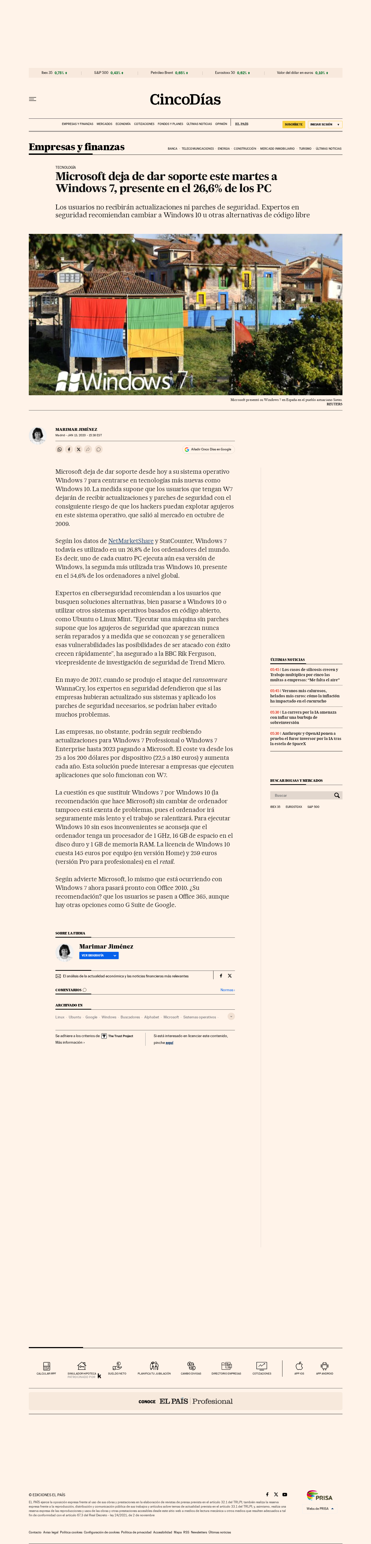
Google (91, 1017)
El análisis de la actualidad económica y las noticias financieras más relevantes (125, 976)
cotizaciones (262, 1373)
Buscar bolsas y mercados (296, 781)
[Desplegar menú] (32, 99)
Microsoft (171, 1017)
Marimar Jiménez (76, 429)
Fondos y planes (170, 124)
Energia (224, 148)
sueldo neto (117, 1373)
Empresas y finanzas (77, 124)
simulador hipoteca (82, 1373)
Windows (109, 1017)
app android (324, 1373)
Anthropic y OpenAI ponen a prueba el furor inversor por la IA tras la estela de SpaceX (305, 738)
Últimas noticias (199, 124)
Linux (59, 1017)
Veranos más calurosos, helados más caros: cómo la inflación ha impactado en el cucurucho (304, 696)
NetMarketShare (131, 541)
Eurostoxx (294, 807)
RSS (186, 1532)
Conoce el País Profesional (185, 1401)
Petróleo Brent (162, 73)
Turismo (305, 148)
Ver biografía (93, 955)
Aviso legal (50, 1532)
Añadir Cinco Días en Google (211, 449)
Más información (69, 1042)
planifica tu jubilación (154, 1373)
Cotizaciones (144, 124)
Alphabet (151, 1017)
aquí (169, 1042)
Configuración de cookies (102, 1532)
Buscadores (130, 1017)
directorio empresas (226, 1373)
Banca (173, 148)
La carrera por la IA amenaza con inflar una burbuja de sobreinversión (303, 717)
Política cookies (71, 1532)
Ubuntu (75, 1017)
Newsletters (199, 1532)
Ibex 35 (47, 73)
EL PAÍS (239, 122)
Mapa (178, 1532)
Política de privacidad (136, 1532)
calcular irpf (46, 1373)
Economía (123, 124)
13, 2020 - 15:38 (85, 435)
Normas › (228, 990)
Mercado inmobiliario (277, 148)
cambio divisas (191, 1373)
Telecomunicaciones (198, 148)
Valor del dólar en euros (295, 73)
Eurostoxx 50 (225, 73)
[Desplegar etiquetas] (231, 1016)
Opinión (221, 124)
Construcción (245, 148)
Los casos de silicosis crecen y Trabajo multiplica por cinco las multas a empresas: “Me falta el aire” (305, 674)
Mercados (104, 124)
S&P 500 (101, 73)
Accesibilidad (162, 1532)
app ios (299, 1373)
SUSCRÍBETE (294, 124)
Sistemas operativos (199, 1017)
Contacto (35, 1532)
